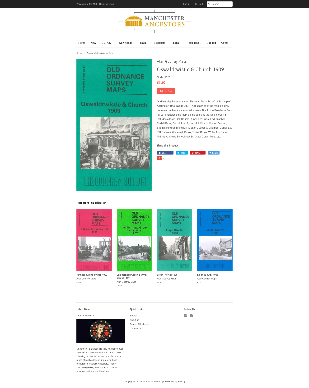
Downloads (126, 43)
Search (133, 315)
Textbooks (193, 43)
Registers (160, 43)
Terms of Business (139, 324)
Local (176, 43)
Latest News (83, 309)
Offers (225, 43)
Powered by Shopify (175, 381)
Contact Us (135, 328)
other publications (100, 371)
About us (134, 319)
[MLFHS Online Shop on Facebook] (185, 316)
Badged (211, 43)
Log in (186, 3)
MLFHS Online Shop (153, 381)
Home (81, 43)
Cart (201, 3)
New (93, 43)
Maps (143, 43)
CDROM (107, 43)
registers (88, 367)
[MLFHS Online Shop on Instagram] (191, 316)
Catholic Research (85, 315)
